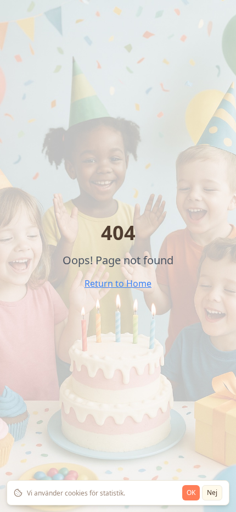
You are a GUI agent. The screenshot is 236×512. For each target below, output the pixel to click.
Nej (212, 492)
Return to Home (118, 283)
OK (191, 492)
